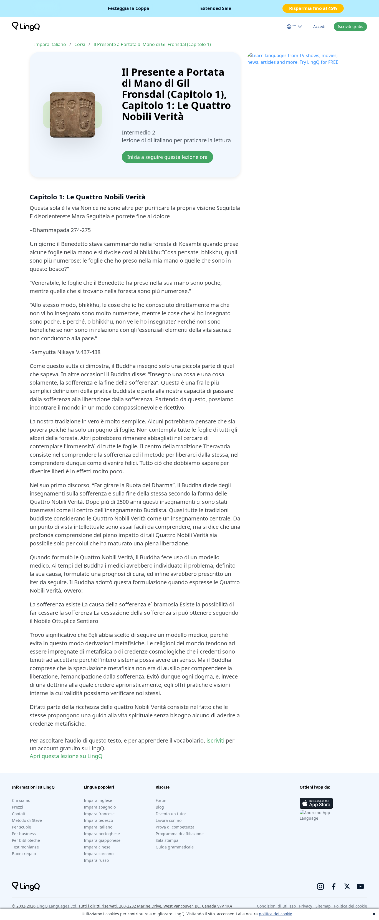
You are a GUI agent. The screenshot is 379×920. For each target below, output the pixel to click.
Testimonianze (25, 847)
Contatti (19, 813)
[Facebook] (333, 886)
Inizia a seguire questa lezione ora (167, 157)
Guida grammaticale (175, 847)
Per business (24, 833)
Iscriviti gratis (350, 26)
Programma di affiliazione (180, 833)
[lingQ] (26, 26)
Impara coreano (98, 853)
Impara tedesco (98, 820)
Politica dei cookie (350, 906)
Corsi (79, 44)
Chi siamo (21, 800)
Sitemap (323, 906)
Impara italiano (50, 44)
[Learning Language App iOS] (316, 803)
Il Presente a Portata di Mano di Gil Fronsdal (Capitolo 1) (152, 44)
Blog (160, 807)
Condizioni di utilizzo (276, 906)
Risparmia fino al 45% (313, 8)
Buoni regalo (24, 853)
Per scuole (21, 827)
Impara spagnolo (100, 807)
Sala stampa (167, 840)
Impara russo (96, 860)
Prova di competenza (175, 827)
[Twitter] (347, 886)
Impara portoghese (102, 833)
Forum (162, 800)
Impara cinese (97, 847)
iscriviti (215, 740)
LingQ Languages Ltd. (57, 906)
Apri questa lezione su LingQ (66, 756)
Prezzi (17, 807)
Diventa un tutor (171, 813)
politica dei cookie (275, 913)
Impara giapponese (102, 840)
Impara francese (99, 813)
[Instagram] (320, 886)
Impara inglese (98, 800)
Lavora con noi (169, 820)
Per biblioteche (26, 840)
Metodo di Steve (27, 820)
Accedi (319, 26)
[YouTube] (360, 886)
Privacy (305, 906)
